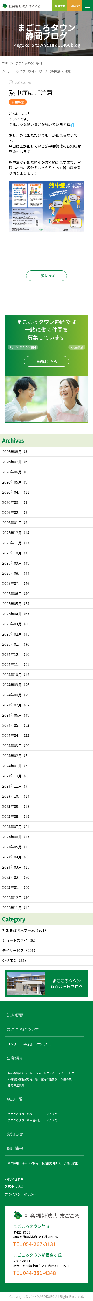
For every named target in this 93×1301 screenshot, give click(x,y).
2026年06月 (12, 472)
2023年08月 (12, 816)
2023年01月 (12, 887)
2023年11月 (12, 786)
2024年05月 (12, 725)
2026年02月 (12, 512)
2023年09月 (12, 806)
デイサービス (13, 950)
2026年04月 (12, 492)
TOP (5, 63)
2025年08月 (12, 573)
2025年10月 (12, 553)
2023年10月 (12, 796)
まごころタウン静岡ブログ (25, 71)
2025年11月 (12, 542)
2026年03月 (12, 502)
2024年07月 (12, 705)
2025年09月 (12, 563)
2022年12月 (12, 897)
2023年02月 (12, 877)
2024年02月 (12, 755)
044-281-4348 (39, 1272)
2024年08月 (12, 694)
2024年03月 (12, 745)
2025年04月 (12, 613)
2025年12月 (12, 532)
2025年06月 (12, 593)
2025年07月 (12, 583)
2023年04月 (12, 857)
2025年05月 (12, 603)
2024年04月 (12, 735)
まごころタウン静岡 (28, 63)
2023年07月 (12, 826)
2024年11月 (12, 664)
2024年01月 (12, 765)
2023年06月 (12, 836)
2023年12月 (12, 776)
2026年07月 (12, 461)
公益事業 (9, 960)
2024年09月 (12, 684)
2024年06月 (12, 715)
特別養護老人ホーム (18, 930)
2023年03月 (12, 867)
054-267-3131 (39, 1243)
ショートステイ (15, 940)
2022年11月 (12, 907)
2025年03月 (12, 624)
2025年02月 (12, 634)
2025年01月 (12, 644)
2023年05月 (12, 846)
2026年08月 (12, 451)
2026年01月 (12, 522)
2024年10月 (12, 674)
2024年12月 (12, 654)
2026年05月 (12, 482)
